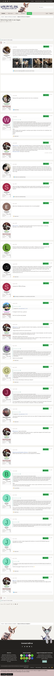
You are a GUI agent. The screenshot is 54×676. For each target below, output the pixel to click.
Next (4, 42)
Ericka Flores (3, 21)
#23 (51, 537)
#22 (51, 518)
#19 (51, 448)
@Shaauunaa (15, 327)
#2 (51, 94)
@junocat (14, 580)
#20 (51, 469)
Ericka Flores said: (16, 119)
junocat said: (15, 522)
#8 (51, 222)
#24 (51, 557)
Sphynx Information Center (39, 1)
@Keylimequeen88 (16, 452)
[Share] (50, 46)
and (20, 177)
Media (17, 13)
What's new (10, 13)
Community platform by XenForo (10, 666)
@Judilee (22, 452)
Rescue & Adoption (49, 1)
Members (23, 13)
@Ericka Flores (15, 145)
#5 (51, 163)
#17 (51, 407)
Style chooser (26, 667)
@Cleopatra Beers (16, 151)
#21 (51, 493)
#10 (51, 263)
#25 (51, 577)
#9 (51, 243)
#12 (51, 302)
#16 (51, 388)
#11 (51, 282)
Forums (3, 13)
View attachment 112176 (23, 308)
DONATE (44, 661)
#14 (51, 344)
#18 (51, 427)
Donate (32, 1)
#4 (51, 142)
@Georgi (26, 452)
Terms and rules (38, 667)
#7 (51, 202)
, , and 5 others (24, 70)
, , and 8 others (25, 296)
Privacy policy (45, 667)
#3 (51, 115)
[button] (6, 13)
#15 (51, 366)
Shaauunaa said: (16, 306)
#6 (51, 182)
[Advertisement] (27, 30)
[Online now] (6, 150)
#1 (51, 46)
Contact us (32, 667)
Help (49, 667)
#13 (51, 323)
